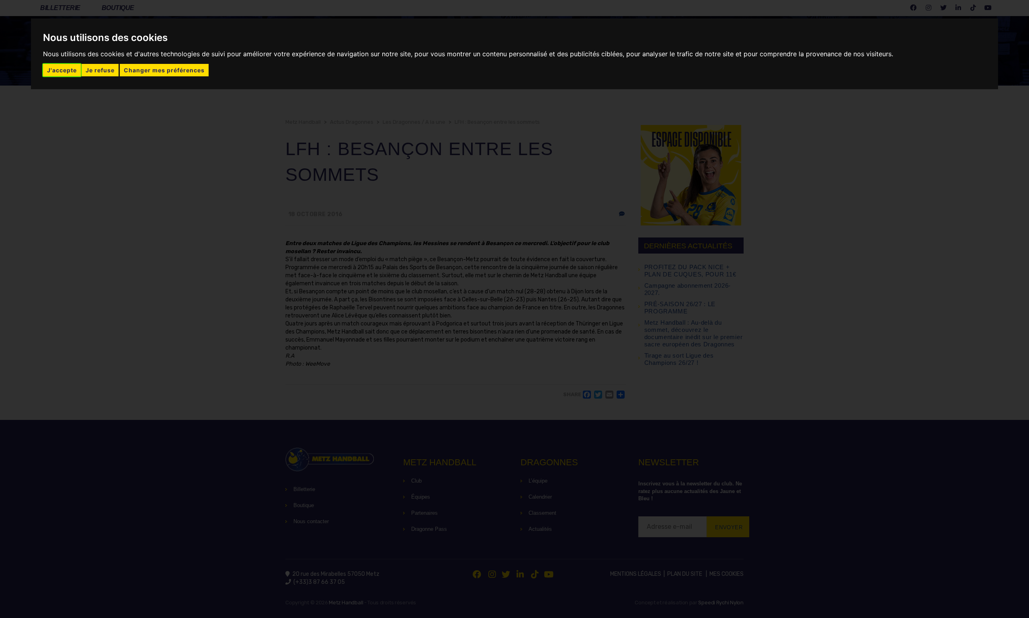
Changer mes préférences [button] (164, 70)
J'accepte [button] (62, 70)
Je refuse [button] (100, 70)
